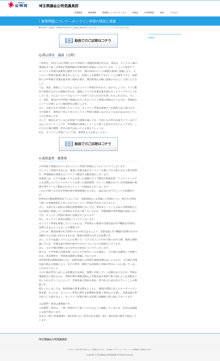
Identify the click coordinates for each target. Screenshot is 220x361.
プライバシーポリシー (122, 349)
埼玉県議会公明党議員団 (58, 6)
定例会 (151, 37)
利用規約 (136, 349)
